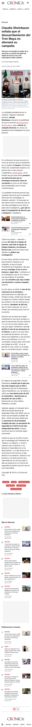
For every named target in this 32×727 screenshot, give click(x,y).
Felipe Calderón (21, 485)
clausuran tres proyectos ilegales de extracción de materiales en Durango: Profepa (12, 591)
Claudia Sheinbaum (16, 489)
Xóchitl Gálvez (17, 172)
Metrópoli (16, 724)
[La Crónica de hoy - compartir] (29, 223)
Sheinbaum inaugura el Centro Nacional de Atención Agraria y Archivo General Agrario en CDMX (12, 679)
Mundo (23, 724)
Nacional (8, 724)
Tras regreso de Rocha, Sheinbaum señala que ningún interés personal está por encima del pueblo (12, 664)
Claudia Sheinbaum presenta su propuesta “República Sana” (20, 229)
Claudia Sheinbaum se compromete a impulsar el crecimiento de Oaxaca (19, 218)
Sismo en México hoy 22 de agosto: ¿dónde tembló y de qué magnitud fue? (13, 577)
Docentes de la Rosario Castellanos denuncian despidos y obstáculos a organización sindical (12, 694)
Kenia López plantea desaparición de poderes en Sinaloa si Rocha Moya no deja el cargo (13, 563)
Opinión (27, 9)
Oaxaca (14, 482)
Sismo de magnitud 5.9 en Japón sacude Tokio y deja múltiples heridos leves (12, 650)
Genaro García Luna (24, 482)
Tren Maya (5, 482)
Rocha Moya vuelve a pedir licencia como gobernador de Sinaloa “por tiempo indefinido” (20, 356)
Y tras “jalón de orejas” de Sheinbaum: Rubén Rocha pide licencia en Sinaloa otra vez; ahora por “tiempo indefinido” (20, 369)
